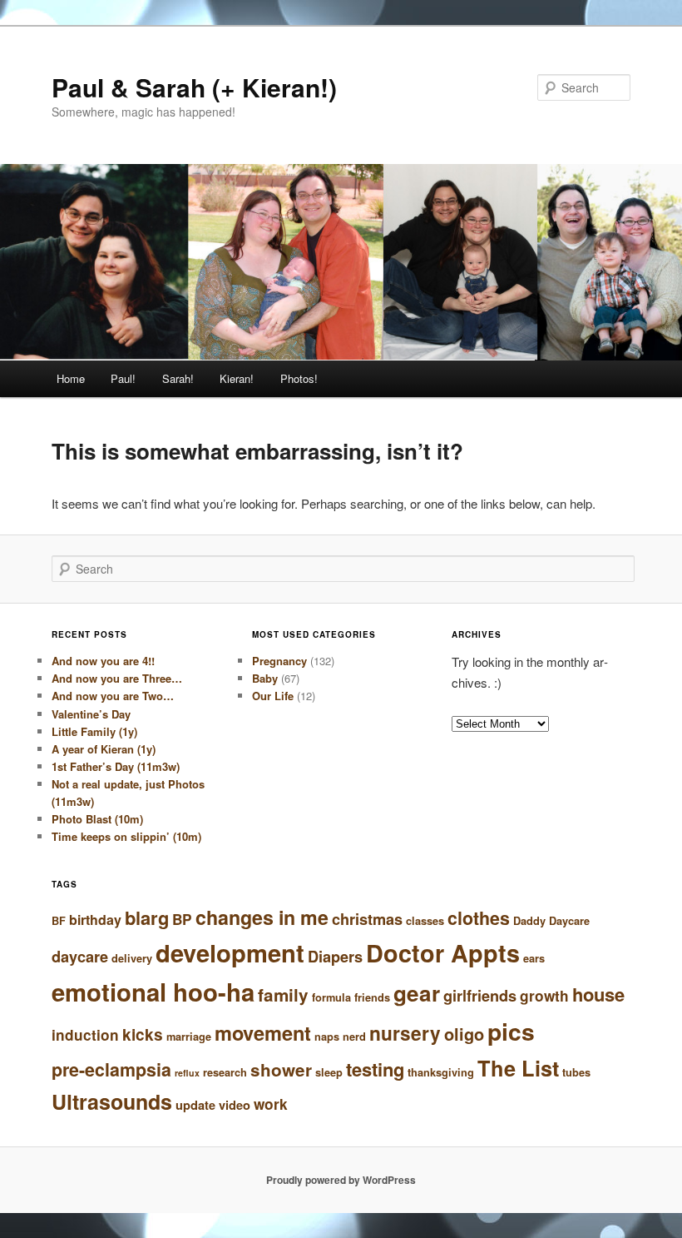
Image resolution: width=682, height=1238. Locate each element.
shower (281, 1069)
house (598, 994)
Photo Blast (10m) (97, 819)
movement (263, 1032)
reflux (187, 1072)
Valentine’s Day (91, 714)
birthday (95, 919)
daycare (80, 956)
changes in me (262, 917)
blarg (147, 917)
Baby (265, 678)
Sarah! (178, 378)
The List (518, 1067)
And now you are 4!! (103, 661)
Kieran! (237, 378)
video (234, 1104)
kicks (142, 1034)
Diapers (335, 956)
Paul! (123, 378)
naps (326, 1036)
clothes (478, 918)
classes (425, 920)
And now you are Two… (113, 696)
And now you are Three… (117, 678)
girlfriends (479, 996)
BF (59, 920)
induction (85, 1035)
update (195, 1104)
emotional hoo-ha (153, 991)
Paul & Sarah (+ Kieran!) (194, 87)
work (271, 1104)
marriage (188, 1036)
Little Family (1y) (94, 731)
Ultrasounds (112, 1101)
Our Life (273, 696)
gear (416, 992)
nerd (354, 1036)
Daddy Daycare (551, 920)
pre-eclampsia (111, 1069)
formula (331, 997)
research (225, 1072)
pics (511, 1031)
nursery (405, 1033)
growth (544, 996)
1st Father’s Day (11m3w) (116, 766)
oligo (464, 1034)
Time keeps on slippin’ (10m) (126, 836)
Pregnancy (279, 661)
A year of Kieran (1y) (104, 749)
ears (534, 958)
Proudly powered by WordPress (341, 1179)
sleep (329, 1072)
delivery (131, 958)
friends (372, 997)
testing (375, 1069)
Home (71, 378)
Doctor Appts (443, 953)
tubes (576, 1072)
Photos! (299, 378)
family (283, 994)
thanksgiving (441, 1072)
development (230, 952)
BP (182, 919)
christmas (367, 919)
